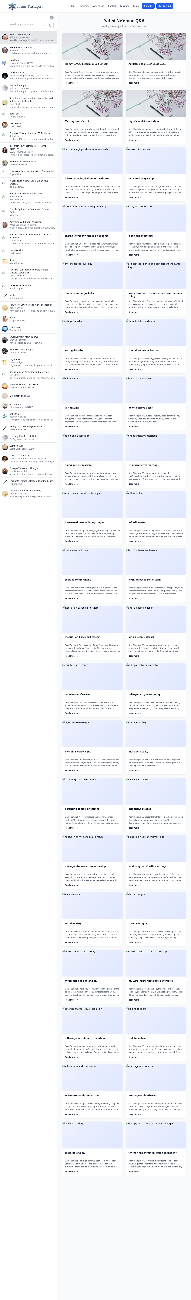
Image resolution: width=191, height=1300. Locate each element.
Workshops (98, 5)
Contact (112, 5)
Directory (84, 5)
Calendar (124, 5)
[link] (92, 60)
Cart (167, 5)
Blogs (73, 5)
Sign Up (148, 5)
